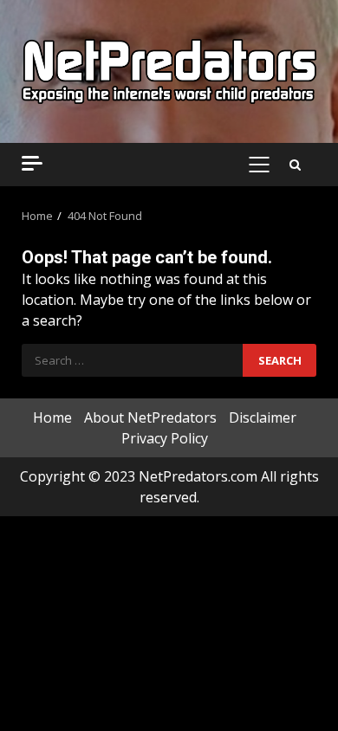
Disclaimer (262, 417)
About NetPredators (150, 417)
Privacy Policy (164, 438)
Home (52, 417)
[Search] (295, 164)
